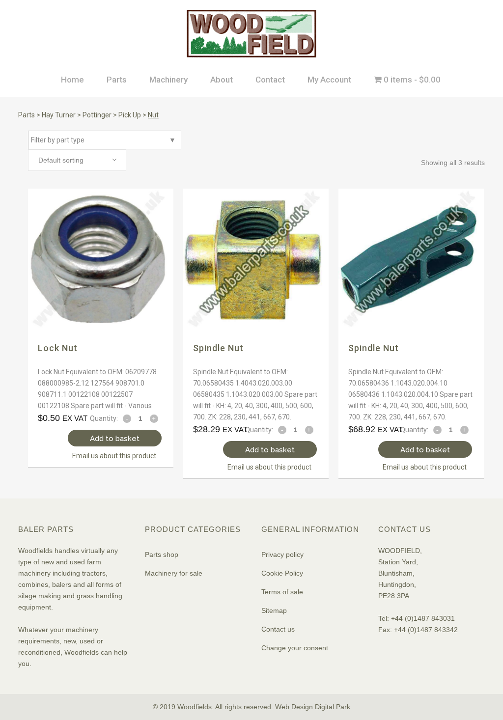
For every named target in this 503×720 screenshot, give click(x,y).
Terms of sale (282, 592)
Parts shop (161, 554)
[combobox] (77, 160)
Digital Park (332, 707)
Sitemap (274, 610)
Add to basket (115, 438)
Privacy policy (282, 554)
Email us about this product (114, 456)
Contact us (278, 629)
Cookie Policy (282, 573)
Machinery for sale (173, 573)
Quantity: (104, 418)
